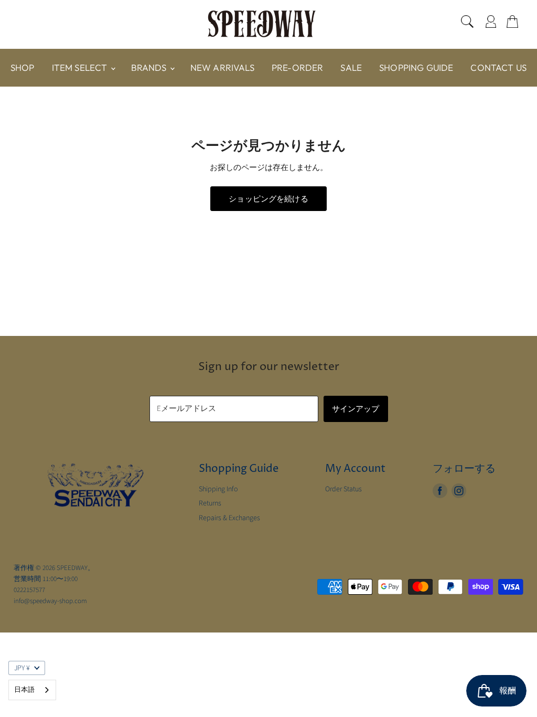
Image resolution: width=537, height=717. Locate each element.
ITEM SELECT (81, 67)
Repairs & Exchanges (229, 518)
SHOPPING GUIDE (416, 67)
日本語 (24, 689)
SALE (351, 67)
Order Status (343, 489)
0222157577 (29, 590)
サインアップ (356, 409)
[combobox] (32, 690)
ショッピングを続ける (268, 199)
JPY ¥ (22, 668)
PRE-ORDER (298, 67)
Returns (210, 503)
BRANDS (150, 67)
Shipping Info (218, 489)
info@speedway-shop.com (50, 601)
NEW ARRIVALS (222, 67)
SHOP (22, 67)
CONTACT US (498, 67)
